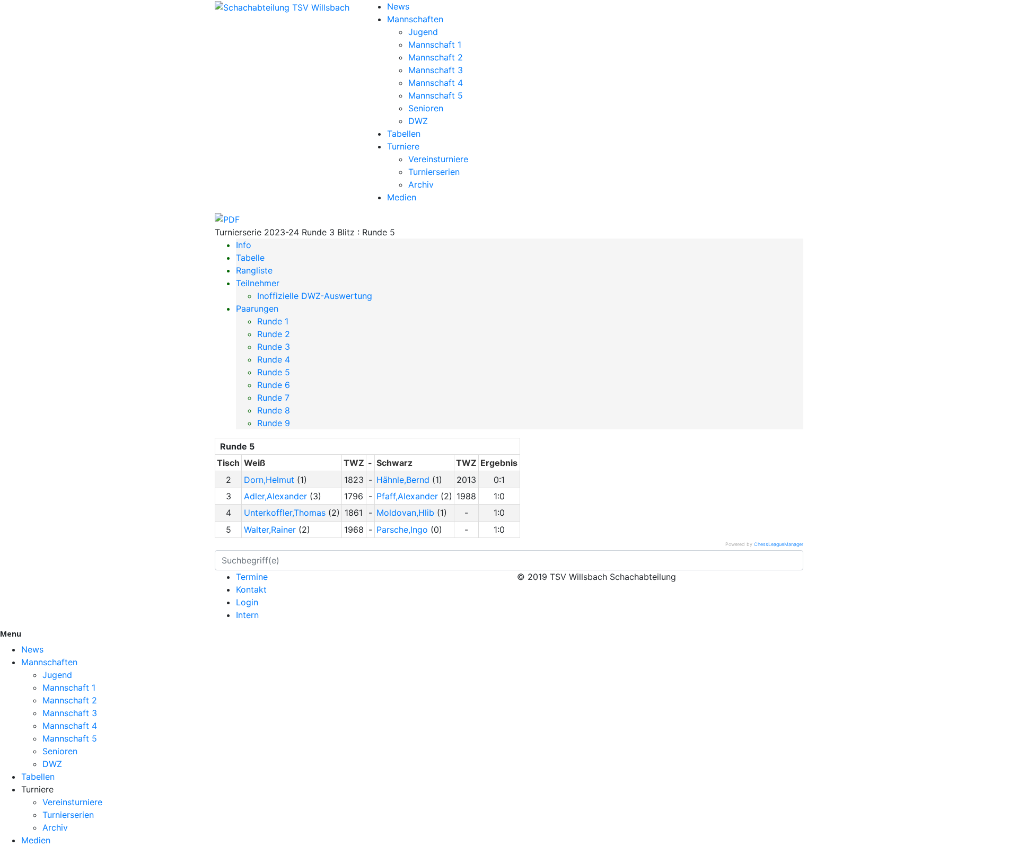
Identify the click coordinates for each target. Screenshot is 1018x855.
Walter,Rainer (270, 529)
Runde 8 (273, 410)
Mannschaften (415, 19)
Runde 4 (273, 359)
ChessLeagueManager (778, 544)
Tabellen (403, 133)
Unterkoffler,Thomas (285, 512)
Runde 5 (273, 372)
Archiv (421, 184)
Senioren (425, 108)
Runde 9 (273, 423)
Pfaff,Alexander (407, 496)
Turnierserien (434, 171)
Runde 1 (272, 321)
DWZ (418, 121)
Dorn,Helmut (269, 479)
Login (247, 602)
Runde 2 (273, 334)
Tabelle (250, 257)
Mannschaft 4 (435, 82)
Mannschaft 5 (435, 95)
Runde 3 (273, 346)
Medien (401, 197)
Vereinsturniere (438, 159)
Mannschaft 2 (435, 57)
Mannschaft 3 (435, 70)
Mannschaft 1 (434, 44)
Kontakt (251, 589)
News (398, 6)
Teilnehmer (257, 283)
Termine (252, 576)
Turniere (403, 146)
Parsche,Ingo (402, 529)
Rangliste (254, 270)
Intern (247, 615)
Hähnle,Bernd (402, 479)
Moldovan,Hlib (405, 512)
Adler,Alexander (275, 496)
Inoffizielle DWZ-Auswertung (314, 295)
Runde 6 (273, 385)
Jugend (423, 32)
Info (243, 245)
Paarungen (257, 308)
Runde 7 (273, 397)
